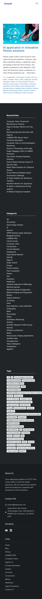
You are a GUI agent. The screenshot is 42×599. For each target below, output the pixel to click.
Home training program (27, 86)
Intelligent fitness (20, 88)
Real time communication (15, 439)
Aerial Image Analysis (15, 225)
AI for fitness (20, 77)
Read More (31, 73)
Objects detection (13, 298)
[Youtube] (6, 530)
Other (9, 303)
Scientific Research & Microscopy (19, 325)
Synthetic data (12, 338)
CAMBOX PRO (12, 238)
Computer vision (13, 244)
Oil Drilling (11, 301)
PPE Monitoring (28, 429)
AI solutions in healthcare (15, 383)
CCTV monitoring (12, 399)
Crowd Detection (13, 249)
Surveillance (11, 448)
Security (10, 328)
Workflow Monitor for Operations (19, 184)
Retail (9, 311)
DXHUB (9, 257)
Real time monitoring (13, 442)
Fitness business (23, 81)
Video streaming (12, 451)
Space (9, 333)
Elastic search (12, 263)
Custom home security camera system (19, 402)
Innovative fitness (8, 88)
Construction (11, 246)
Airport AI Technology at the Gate (20, 148)
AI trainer (28, 77)
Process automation (13, 432)
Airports (10, 230)
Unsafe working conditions (25, 448)
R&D (22, 436)
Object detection (12, 429)
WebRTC (10, 349)
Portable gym (17, 93)
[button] (36, 3)
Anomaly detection (13, 386)
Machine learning (13, 287)
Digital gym (27, 79)
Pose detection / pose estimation (19, 306)
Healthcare (11, 282)
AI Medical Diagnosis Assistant (18, 192)
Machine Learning (32, 88)
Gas (8, 276)
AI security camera (28, 380)
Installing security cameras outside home (20, 420)
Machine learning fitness (11, 90)
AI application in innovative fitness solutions (20, 49)
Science (10, 322)
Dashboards (11, 252)
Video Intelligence (13, 344)
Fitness (9, 273)
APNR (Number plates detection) (19, 233)
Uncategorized (12, 341)
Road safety (11, 314)
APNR (23, 386)
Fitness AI (14, 81)
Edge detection (25, 405)
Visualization (11, 346)
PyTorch (16, 436)
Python (9, 436)
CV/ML (21, 79)
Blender (9, 396)
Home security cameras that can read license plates (23, 414)
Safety (9, 317)
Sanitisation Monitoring (15, 319)
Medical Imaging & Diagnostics (18, 290)
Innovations (22, 417)
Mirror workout (24, 90)
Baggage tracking (13, 236)
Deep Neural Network (15, 255)
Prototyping (11, 309)
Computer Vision (13, 79)
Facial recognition (19, 408)
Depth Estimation (12, 405)
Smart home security (23, 445)
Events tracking (12, 268)
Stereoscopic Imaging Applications (20, 336)
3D (8, 219)
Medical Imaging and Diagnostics (19, 292)
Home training (15, 86)
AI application (11, 77)
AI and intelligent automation (24, 377)
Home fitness (24, 84)
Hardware (10, 279)
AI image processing (13, 380)
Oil (21, 429)
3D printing (11, 222)
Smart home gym (28, 93)
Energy (9, 265)
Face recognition (13, 271)
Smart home (11, 445)
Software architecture (15, 330)
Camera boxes (12, 241)
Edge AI (10, 260)
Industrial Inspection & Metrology (19, 284)
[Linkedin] (11, 530)
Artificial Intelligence (13, 389)
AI (7, 227)
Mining (9, 295)
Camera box (18, 396)
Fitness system (14, 84)
